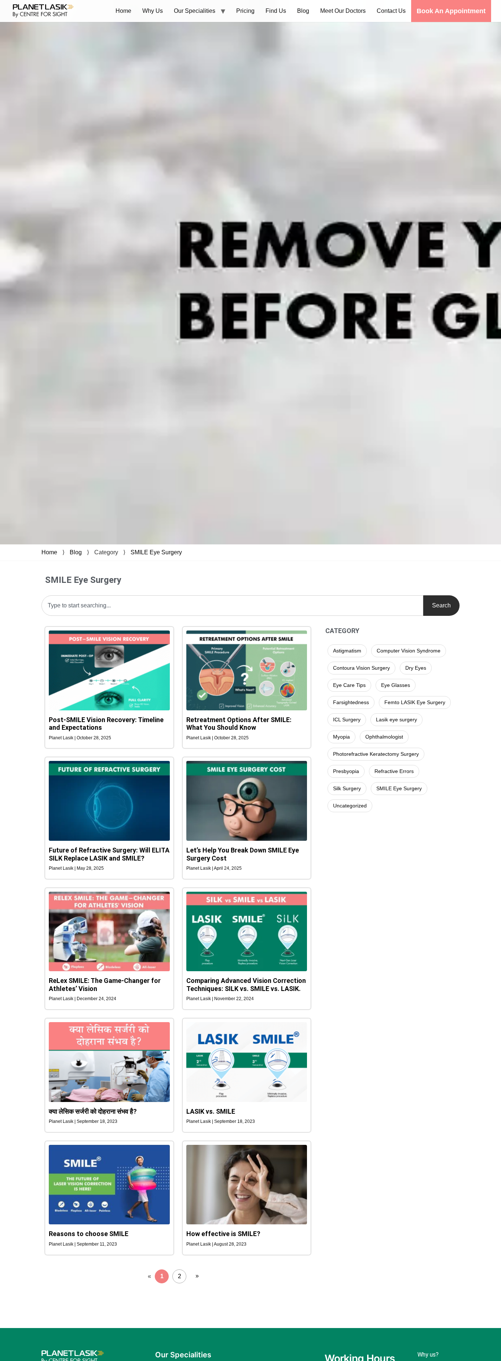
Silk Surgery (347, 788)
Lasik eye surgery (396, 719)
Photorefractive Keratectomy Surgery (376, 754)
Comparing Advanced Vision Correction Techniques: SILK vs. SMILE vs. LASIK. (246, 984)
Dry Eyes (415, 668)
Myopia (341, 737)
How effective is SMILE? (223, 1234)
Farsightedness (351, 702)
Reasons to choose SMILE (88, 1234)
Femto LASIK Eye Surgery (414, 702)
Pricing (245, 11)
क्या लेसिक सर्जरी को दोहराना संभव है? (93, 1111)
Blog (303, 11)
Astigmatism (347, 651)
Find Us (276, 11)
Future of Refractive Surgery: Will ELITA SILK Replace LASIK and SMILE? (109, 854)
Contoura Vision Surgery (361, 668)
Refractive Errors (394, 771)
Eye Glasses (395, 685)
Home (123, 11)
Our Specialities (194, 11)
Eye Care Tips (349, 685)
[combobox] (232, 605)
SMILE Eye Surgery (156, 552)
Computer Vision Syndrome (408, 651)
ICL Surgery (347, 719)
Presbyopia (346, 771)
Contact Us (391, 11)
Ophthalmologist (384, 737)
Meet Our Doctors (343, 11)
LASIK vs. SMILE (210, 1111)
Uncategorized (350, 806)
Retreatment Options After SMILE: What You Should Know (239, 724)
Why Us (152, 11)
